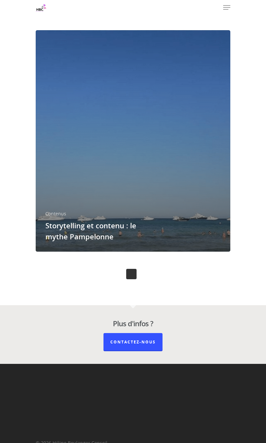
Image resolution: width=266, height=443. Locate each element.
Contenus (55, 213)
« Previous (131, 274)
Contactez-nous (133, 342)
